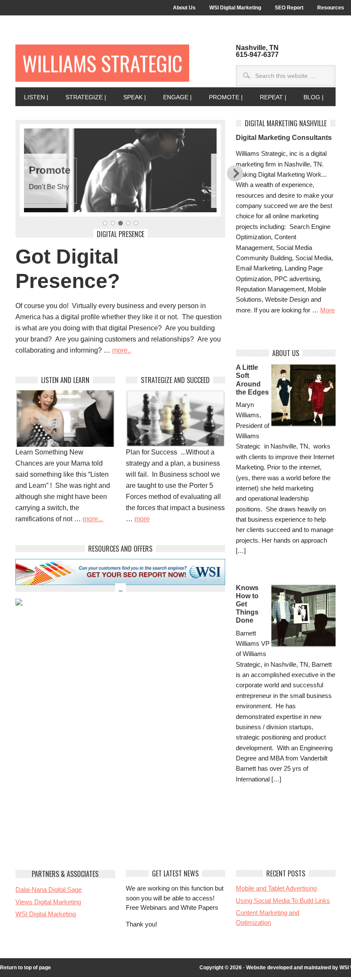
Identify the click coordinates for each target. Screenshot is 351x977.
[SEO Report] (120, 582)
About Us (184, 8)
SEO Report (289, 8)
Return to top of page (25, 968)
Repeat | (268, 97)
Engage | (173, 97)
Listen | (31, 97)
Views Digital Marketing (48, 902)
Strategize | (81, 97)
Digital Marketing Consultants (284, 137)
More (327, 310)
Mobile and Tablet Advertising (276, 888)
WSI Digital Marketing (235, 8)
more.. (121, 350)
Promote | (221, 97)
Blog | (309, 97)
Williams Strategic (102, 63)
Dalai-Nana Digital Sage (48, 889)
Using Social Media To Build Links (283, 900)
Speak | (130, 97)
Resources (330, 8)
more (142, 519)
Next (235, 173)
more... (93, 519)
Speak (190, 170)
